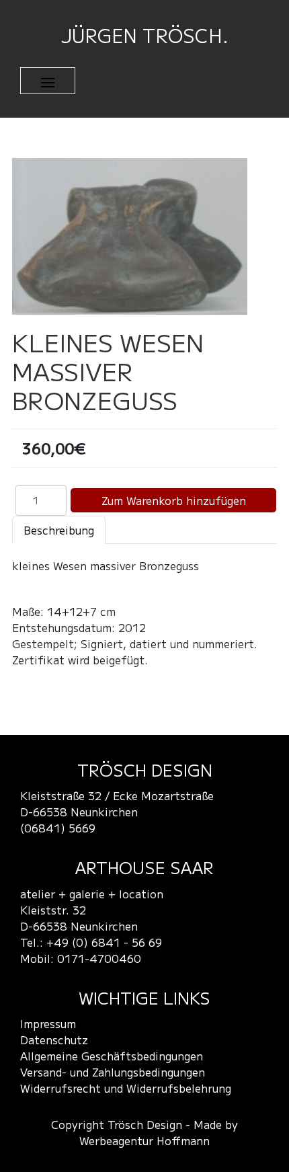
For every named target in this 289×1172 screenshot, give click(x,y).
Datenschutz (54, 1039)
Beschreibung (59, 530)
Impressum (48, 1023)
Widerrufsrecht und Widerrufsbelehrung (125, 1088)
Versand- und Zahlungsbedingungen (112, 1072)
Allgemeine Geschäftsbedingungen (111, 1056)
